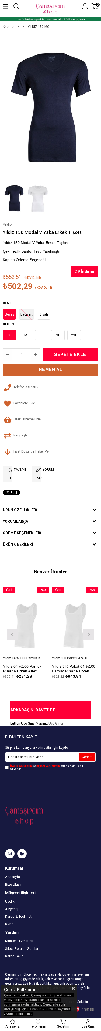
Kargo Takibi (15, 956)
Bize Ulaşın (13, 884)
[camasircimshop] (10, 853)
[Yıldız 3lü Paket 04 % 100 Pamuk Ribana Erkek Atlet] (75, 621)
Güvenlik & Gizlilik (41, 1009)
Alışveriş (11, 909)
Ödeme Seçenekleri (22, 533)
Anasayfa (12, 877)
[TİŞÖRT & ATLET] (18, 26)
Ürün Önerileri (18, 544)
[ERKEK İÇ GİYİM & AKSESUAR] (13, 26)
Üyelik (10, 901)
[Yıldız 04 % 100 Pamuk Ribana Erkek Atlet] (26, 621)
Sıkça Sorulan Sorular (21, 949)
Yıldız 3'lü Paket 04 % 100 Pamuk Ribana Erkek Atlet (72, 658)
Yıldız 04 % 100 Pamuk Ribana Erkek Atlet (23, 658)
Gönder (87, 757)
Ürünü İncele (35, 634)
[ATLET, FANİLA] (23, 26)
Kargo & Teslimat (18, 916)
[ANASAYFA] (8, 26)
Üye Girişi (55, 723)
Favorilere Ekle (26, 634)
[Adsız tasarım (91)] (34, 815)
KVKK (9, 924)
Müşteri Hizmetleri (19, 941)
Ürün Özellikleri (20, 510)
